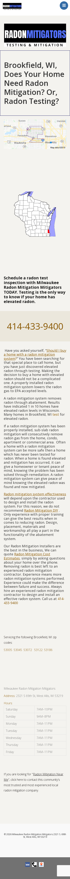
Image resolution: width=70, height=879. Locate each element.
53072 (28, 650)
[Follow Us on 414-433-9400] (34, 864)
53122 (38, 650)
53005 (8, 650)
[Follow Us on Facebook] (27, 864)
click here (17, 780)
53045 (18, 650)
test (55, 414)
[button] (35, 731)
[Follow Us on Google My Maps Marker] (41, 864)
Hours (8, 703)
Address (9, 696)
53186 (48, 650)
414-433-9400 (35, 326)
